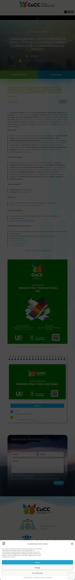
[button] (72, 544)
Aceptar (37, 562)
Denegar (37, 568)
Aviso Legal (48, 577)
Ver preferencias (37, 573)
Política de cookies (28, 577)
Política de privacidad (39, 577)
